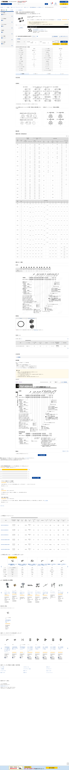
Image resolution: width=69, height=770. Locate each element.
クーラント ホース (3, 670)
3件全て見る (2, 505)
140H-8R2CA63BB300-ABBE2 (5, 539)
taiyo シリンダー (48, 670)
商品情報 (23, 73)
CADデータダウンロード (64, 36)
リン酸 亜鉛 (2, 668)
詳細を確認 (59, 19)
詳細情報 (49, 73)
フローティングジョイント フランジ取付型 (30, 593)
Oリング (21, 318)
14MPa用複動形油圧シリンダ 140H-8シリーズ (36, 7)
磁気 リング (25, 670)
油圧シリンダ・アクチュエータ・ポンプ (17, 7)
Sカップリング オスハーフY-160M (60, 593)
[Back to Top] (68, 763)
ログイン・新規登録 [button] (64, 1)
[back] (1, 566)
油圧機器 (8, 7)
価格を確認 (64, 41)
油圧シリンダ (26, 7)
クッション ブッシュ (49, 672)
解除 (12, 16)
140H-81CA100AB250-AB (4, 525)
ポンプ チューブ (48, 668)
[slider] (41, 382)
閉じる (59, 767)
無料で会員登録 (51, 767)
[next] (67, 566)
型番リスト (36, 73)
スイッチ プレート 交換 (26, 668)
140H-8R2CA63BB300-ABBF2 (5, 544)
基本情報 (19, 357)
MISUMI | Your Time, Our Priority (5, 1)
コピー (35, 36)
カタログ (21, 27)
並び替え (60, 342)
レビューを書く (37, 477)
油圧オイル (25, 672)
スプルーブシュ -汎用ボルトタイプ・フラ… (22, 593)
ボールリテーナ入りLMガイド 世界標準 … (45, 593)
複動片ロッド (4, 14)
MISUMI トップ (3, 7)
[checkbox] (7, 14)
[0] (51, 3)
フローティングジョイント (31, 318)
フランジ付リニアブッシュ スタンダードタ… (38, 593)
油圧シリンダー (3, 672)
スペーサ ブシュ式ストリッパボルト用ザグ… (7, 593)
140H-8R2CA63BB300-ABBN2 (5, 549)
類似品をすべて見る (65, 451)
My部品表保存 (55, 36)
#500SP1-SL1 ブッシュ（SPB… (14, 593)
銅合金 (4, 43)
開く (56, 382)
